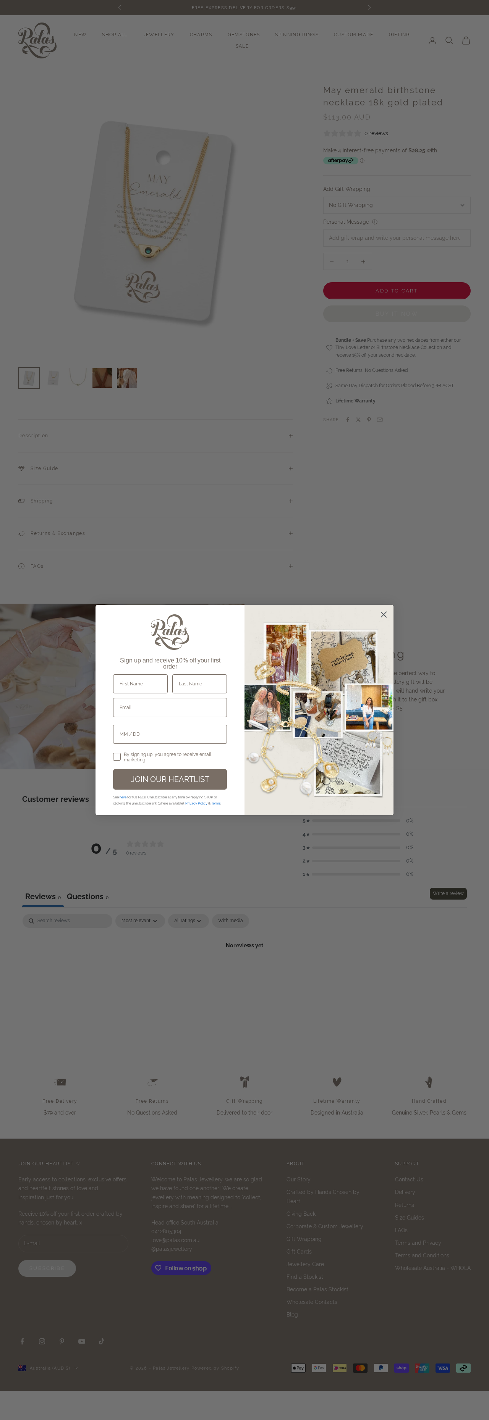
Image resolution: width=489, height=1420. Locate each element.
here (123, 797)
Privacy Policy (196, 803)
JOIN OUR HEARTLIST (170, 779)
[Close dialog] (383, 614)
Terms (215, 803)
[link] (170, 632)
